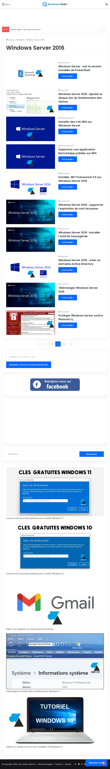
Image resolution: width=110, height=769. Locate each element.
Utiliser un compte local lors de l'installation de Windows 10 (34, 746)
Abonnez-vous (96, 762)
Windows (20, 40)
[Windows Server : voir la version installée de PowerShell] (30, 73)
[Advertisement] (55, 17)
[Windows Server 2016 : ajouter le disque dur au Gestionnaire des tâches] (30, 101)
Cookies (58, 764)
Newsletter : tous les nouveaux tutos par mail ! (28, 365)
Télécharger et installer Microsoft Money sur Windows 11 (33, 691)
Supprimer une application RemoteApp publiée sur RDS (77, 151)
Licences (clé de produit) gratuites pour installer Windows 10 (35, 573)
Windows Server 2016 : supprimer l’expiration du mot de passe (80, 206)
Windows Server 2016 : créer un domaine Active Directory (79, 262)
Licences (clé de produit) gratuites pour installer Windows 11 (34, 518)
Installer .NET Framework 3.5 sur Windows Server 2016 (79, 179)
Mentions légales (45, 764)
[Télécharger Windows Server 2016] (30, 295)
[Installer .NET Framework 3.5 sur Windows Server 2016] (30, 184)
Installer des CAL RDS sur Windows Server (75, 123)
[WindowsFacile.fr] (55, 4)
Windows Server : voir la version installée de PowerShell (79, 68)
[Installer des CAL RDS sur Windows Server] (30, 129)
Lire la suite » (68, 76)
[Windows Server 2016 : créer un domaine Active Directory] (30, 267)
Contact (68, 764)
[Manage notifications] (104, 763)
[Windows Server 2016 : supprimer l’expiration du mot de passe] (30, 212)
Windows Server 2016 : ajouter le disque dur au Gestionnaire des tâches (80, 97)
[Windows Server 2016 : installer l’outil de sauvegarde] (30, 239)
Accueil (11, 40)
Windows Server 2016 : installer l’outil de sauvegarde (79, 234)
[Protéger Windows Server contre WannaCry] (30, 322)
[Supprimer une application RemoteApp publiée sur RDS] (30, 156)
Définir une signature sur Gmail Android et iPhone (30, 629)
